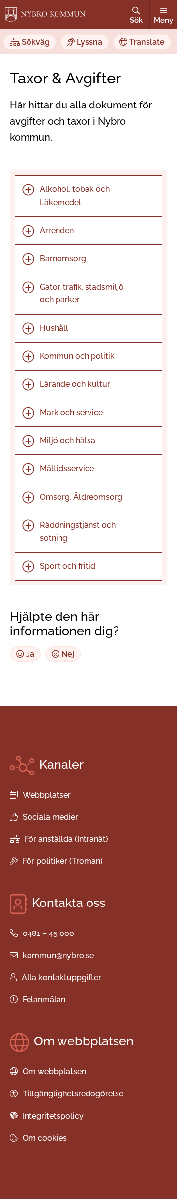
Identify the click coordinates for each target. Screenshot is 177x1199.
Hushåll (54, 328)
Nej (66, 654)
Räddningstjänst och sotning (78, 531)
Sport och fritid (67, 566)
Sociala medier (50, 817)
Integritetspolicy (53, 1115)
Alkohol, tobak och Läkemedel (75, 196)
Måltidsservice (67, 468)
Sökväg (35, 42)
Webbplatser (47, 794)
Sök (136, 20)
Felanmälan (44, 999)
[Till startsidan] (45, 14)
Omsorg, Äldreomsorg (81, 497)
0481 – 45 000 (48, 933)
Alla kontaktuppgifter (61, 977)
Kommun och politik (77, 356)
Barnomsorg (63, 258)
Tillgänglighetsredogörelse (73, 1093)
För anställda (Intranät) (66, 839)
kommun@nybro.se (58, 955)
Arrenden (57, 230)
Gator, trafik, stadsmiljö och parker (82, 293)
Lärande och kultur (75, 384)
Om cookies (45, 1138)
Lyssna (88, 42)
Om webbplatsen (54, 1071)
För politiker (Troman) (63, 861)
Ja (29, 654)
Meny (163, 20)
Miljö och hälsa (67, 440)
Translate (146, 42)
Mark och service (71, 412)
